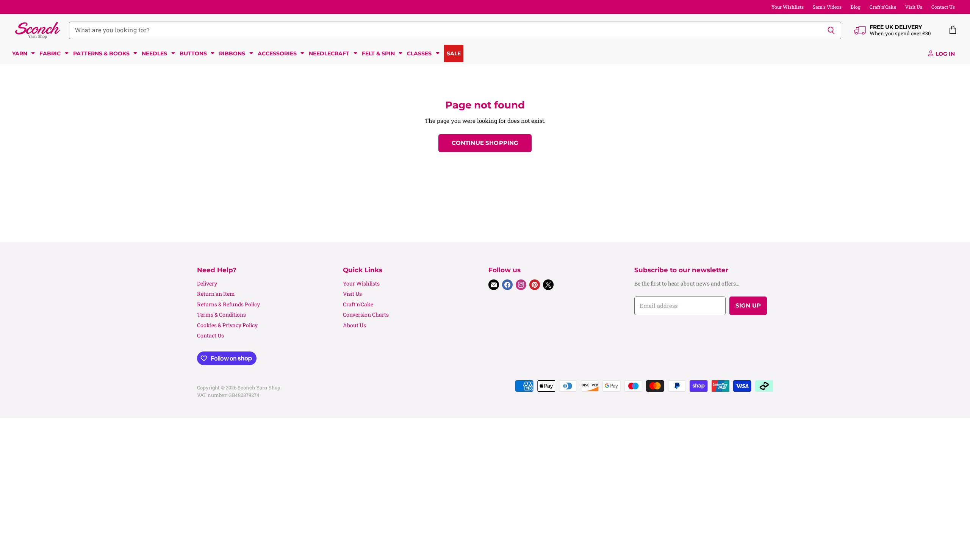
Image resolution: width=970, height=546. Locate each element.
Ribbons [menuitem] (232, 53)
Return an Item (216, 293)
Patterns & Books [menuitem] (101, 53)
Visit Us (913, 6)
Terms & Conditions (221, 314)
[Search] (831, 30)
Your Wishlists (787, 6)
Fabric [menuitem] (50, 53)
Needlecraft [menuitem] (329, 53)
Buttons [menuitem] (193, 53)
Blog (855, 6)
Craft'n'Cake (883, 6)
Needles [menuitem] (154, 53)
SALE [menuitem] (454, 53)
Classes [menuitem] (419, 53)
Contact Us (943, 6)
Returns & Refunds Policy (228, 304)
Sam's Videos (827, 6)
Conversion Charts (366, 314)
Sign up (748, 305)
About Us (354, 325)
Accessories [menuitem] (277, 53)
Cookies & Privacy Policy (227, 325)
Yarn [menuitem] (19, 53)
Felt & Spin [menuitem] (378, 53)
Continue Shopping (485, 143)
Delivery (207, 283)
